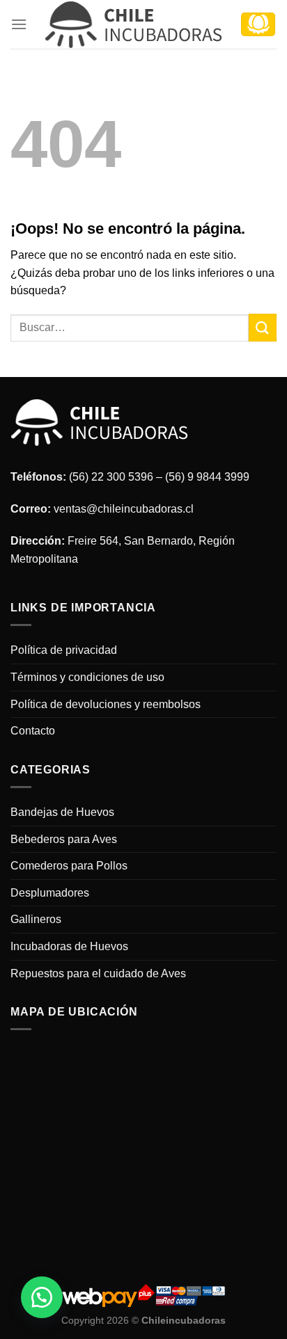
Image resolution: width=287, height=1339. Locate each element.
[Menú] (18, 24)
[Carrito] (258, 24)
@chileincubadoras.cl (140, 509)
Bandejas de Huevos (62, 812)
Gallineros (35, 919)
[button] (42, 1297)
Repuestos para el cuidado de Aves (98, 973)
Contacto (32, 731)
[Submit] (263, 327)
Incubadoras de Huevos (69, 946)
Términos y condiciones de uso (87, 677)
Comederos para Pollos (68, 866)
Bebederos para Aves (63, 839)
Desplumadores (49, 893)
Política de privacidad (63, 650)
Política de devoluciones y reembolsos (105, 704)
